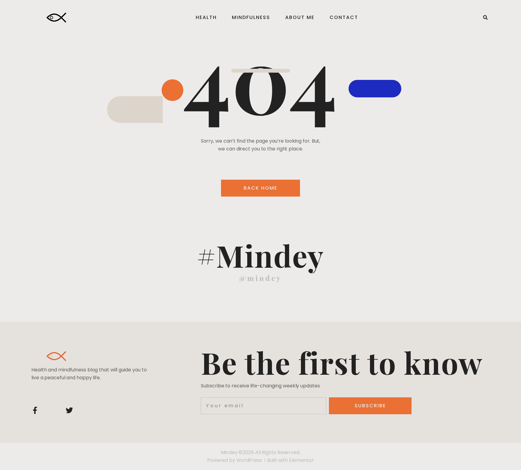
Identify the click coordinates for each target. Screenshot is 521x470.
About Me (299, 17)
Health (206, 17)
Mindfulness (251, 17)
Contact (344, 17)
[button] (485, 17)
